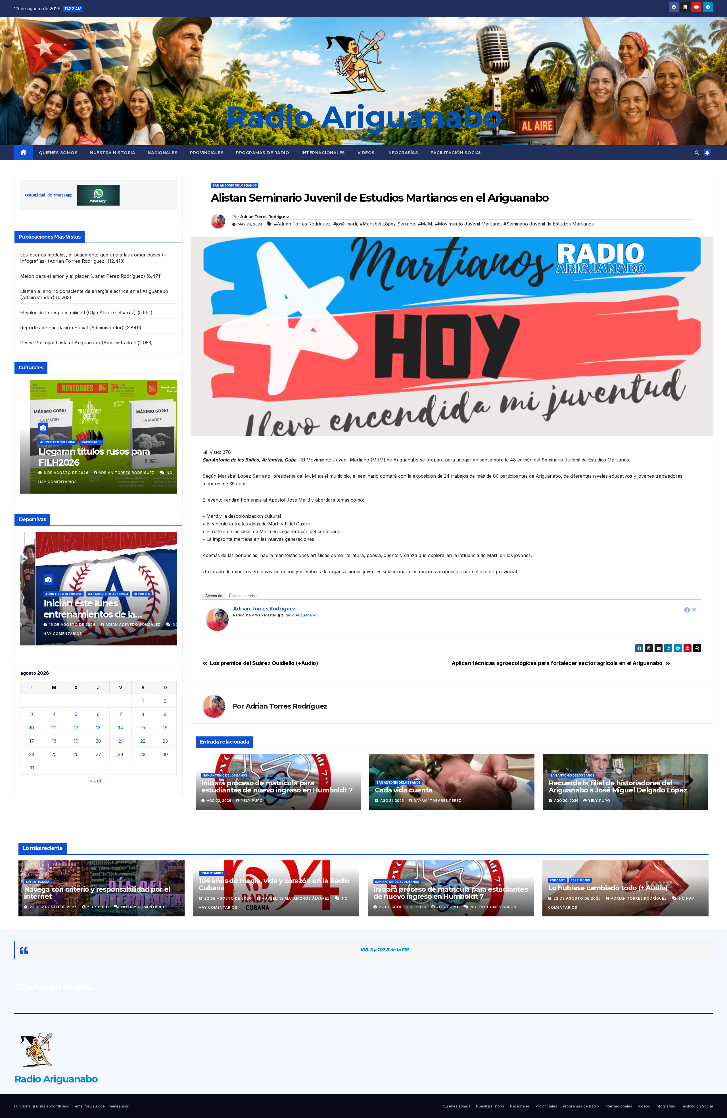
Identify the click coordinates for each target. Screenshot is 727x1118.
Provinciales (206, 152)
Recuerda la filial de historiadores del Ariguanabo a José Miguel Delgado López (618, 786)
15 (143, 727)
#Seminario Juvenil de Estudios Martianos (549, 224)
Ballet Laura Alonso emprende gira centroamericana (97, 457)
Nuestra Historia (112, 152)
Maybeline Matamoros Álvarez (296, 898)
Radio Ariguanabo (363, 116)
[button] (697, 153)
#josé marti (345, 224)
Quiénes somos (58, 152)
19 (76, 741)
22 (142, 741)
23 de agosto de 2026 (54, 907)
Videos (366, 152)
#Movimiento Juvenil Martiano (468, 224)
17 (31, 741)
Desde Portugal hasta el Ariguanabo (60, 342)
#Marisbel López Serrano (387, 224)
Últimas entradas (243, 596)
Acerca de (213, 596)
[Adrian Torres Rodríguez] (217, 619)
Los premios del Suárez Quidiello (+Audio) (264, 663)
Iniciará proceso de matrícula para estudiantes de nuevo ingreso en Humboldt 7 (277, 786)
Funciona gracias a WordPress (42, 1106)
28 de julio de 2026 (60, 473)
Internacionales (323, 152)
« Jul (95, 781)
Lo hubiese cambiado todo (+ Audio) (608, 888)
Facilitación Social (456, 152)
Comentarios (211, 873)
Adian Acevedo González (125, 624)
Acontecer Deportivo (55, 594)
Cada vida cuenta (403, 790)
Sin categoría (37, 881)
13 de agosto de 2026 (65, 624)
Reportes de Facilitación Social (54, 327)
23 (165, 741)
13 (98, 727)
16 (165, 727)
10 (31, 727)
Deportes (88, 594)
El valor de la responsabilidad (52, 312)
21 (120, 741)
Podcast (557, 880)
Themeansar (117, 1106)
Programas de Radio (262, 152)
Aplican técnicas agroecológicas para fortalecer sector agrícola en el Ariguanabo (557, 663)
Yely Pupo (252, 800)
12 (76, 727)
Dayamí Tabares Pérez (437, 800)
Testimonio (580, 880)
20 (98, 741)
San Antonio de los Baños (123, 594)
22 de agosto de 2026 (228, 898)
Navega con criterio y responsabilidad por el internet (97, 892)
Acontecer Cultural (53, 442)
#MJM (425, 224)
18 (54, 741)
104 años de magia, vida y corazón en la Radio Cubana (274, 884)
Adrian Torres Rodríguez (118, 473)
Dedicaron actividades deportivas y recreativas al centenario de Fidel (90, 614)
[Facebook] (687, 609)
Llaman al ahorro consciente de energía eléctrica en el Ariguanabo (94, 291)
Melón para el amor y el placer (54, 276)
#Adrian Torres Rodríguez (302, 224)
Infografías (402, 152)
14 (120, 727)
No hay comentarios (144, 907)
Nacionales (162, 152)
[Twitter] (694, 609)
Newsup (92, 1106)
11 (54, 727)
